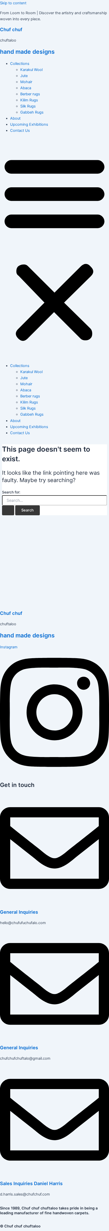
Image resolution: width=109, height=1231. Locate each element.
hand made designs (27, 51)
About (15, 118)
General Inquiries (19, 912)
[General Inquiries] (54, 901)
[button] (54, 248)
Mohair (26, 82)
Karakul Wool (31, 69)
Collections (19, 63)
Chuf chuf (11, 29)
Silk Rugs (28, 106)
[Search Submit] (8, 510)
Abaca (25, 88)
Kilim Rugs (29, 100)
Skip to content (13, 3)
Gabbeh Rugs (32, 112)
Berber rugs (30, 94)
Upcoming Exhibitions (29, 124)
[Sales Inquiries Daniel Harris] (54, 1173)
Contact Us (20, 130)
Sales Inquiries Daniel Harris (31, 1183)
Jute (24, 76)
